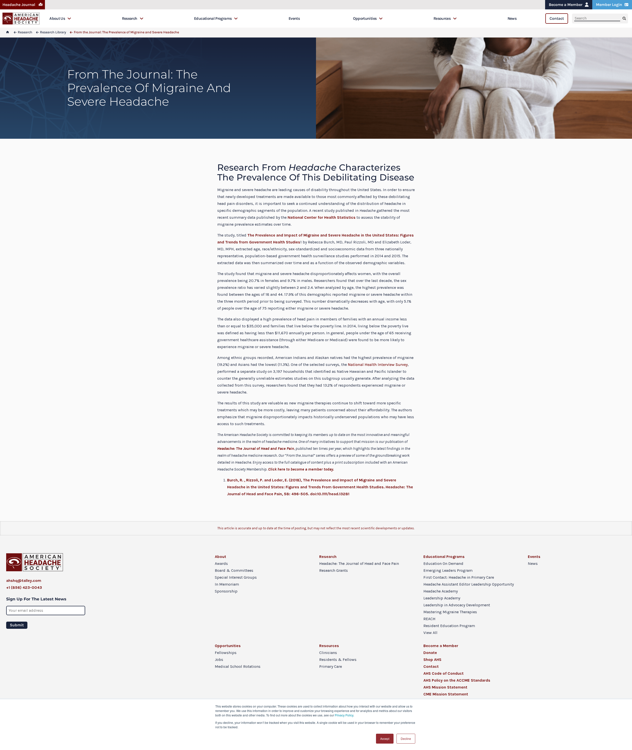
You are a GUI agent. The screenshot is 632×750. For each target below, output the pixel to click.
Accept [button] (384, 738)
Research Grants (333, 570)
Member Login (609, 4)
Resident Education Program (449, 625)
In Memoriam (227, 584)
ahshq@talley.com (23, 580)
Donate (430, 652)
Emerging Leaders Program (448, 570)
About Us (57, 18)
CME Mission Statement (445, 694)
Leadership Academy (441, 598)
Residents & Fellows (337, 659)
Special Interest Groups (236, 577)
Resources (442, 18)
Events (294, 18)
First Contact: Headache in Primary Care (458, 577)
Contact (557, 18)
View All (430, 632)
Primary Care (330, 666)
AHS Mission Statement (445, 687)
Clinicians (328, 652)
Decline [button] (406, 738)
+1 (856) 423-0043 (24, 587)
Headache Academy (440, 591)
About (220, 556)
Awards (221, 563)
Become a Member (565, 4)
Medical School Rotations (237, 666)
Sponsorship (226, 591)
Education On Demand (443, 563)
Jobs (219, 659)
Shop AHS (432, 659)
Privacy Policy (344, 715)
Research (129, 18)
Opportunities (365, 18)
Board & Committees (234, 570)
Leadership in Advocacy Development (456, 605)
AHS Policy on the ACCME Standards (456, 680)
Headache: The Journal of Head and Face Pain (359, 563)
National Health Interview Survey (378, 364)
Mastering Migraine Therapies (450, 612)
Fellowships (226, 652)
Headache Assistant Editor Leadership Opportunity (468, 584)
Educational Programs (213, 18)
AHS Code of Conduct (443, 673)
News (512, 18)
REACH (429, 618)
